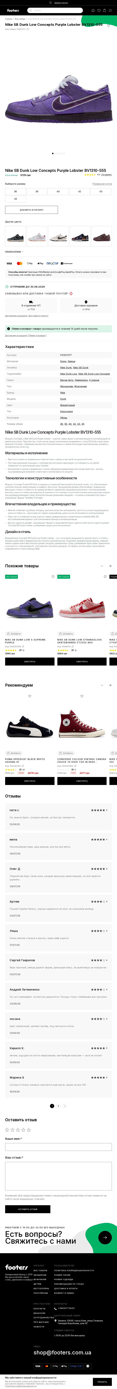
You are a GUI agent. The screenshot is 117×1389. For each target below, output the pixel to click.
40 (58, 191)
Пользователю (64, 1266)
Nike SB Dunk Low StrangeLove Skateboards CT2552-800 (79, 641)
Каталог (39, 1266)
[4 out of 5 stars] (23, 1130)
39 (37, 191)
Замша (71, 361)
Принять (102, 1382)
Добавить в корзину (31, 210)
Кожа (63, 361)
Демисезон (81, 380)
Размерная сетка (102, 183)
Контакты (40, 1309)
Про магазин (41, 1322)
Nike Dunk (66, 367)
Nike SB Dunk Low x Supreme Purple (25, 641)
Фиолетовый (67, 405)
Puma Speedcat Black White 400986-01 (25, 760)
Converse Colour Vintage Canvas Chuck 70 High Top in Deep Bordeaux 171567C (81, 760)
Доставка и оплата (66, 1289)
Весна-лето (66, 380)
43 (100, 191)
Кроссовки (66, 411)
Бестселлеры (41, 1289)
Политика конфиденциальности (74, 1271)
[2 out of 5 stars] (13, 1130)
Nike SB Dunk (80, 367)
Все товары (20, 19)
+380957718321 (66, 1308)
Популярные (41, 1293)
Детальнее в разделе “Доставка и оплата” (27, 315)
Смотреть (30, 661)
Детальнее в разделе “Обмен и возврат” (26, 335)
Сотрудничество (44, 1318)
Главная (8, 19)
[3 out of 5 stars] (18, 1130)
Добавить (16, 634)
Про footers (42, 1304)
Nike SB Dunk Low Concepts (94, 373)
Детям (37, 1284)
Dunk (63, 398)
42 (79, 191)
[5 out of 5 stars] (29, 1130)
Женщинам (66, 386)
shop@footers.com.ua (62, 1352)
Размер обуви (62, 1275)
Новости (39, 1327)
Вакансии (39, 1313)
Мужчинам (80, 386)
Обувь (63, 417)
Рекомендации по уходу (69, 1284)
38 (15, 191)
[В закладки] (108, 25)
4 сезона (94, 380)
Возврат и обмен (64, 1293)
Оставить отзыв (27, 1209)
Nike (62, 392)
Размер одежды (63, 1280)
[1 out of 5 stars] (7, 1130)
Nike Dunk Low (68, 373)
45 (15, 198)
